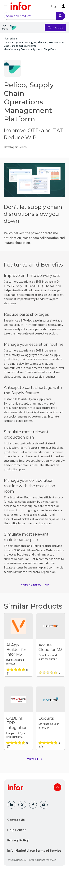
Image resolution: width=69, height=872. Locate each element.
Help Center (16, 830)
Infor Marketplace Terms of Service (34, 850)
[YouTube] (44, 805)
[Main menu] (5, 6)
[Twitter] (22, 805)
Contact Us (16, 819)
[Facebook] (33, 805)
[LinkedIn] (11, 805)
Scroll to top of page (57, 787)
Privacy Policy (18, 840)
